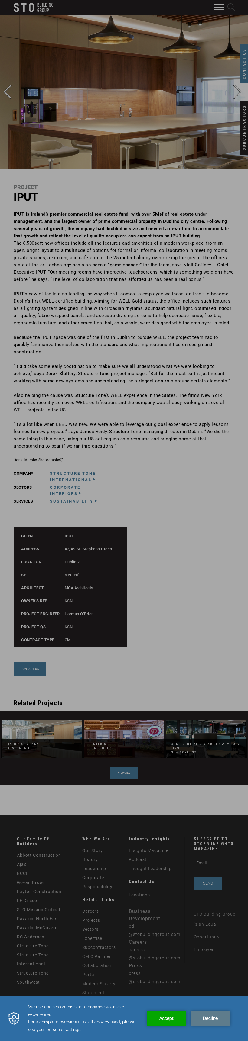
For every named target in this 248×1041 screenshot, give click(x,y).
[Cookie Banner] (124, 1018)
